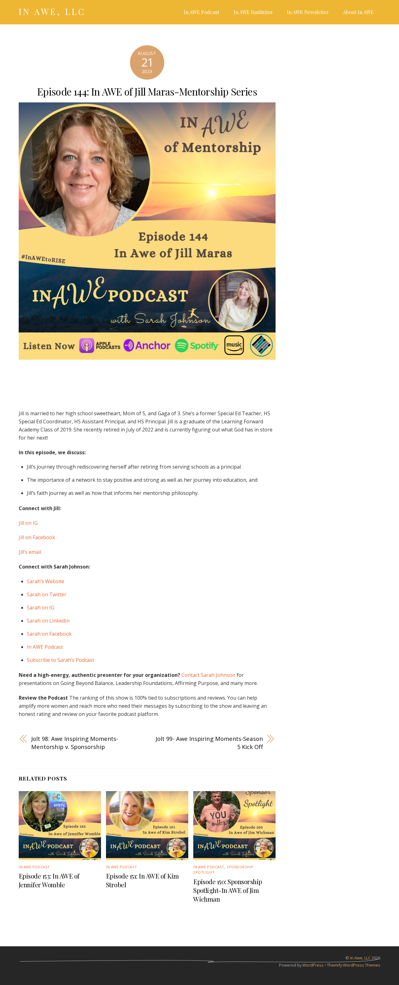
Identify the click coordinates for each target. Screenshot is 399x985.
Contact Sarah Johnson (208, 675)
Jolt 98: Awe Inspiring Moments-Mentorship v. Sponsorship (74, 743)
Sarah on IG (40, 607)
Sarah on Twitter (46, 594)
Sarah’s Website (45, 581)
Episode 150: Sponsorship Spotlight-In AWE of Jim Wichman (227, 890)
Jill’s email (30, 552)
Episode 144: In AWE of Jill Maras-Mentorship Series (147, 91)
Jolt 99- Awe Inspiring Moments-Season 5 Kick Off (209, 743)
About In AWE (358, 12)
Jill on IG (28, 523)
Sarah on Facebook (49, 633)
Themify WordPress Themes (353, 965)
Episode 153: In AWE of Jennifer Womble (49, 880)
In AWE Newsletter (308, 12)
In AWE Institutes (252, 12)
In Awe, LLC (360, 958)
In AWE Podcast (201, 12)
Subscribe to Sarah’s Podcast (60, 660)
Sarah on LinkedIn (48, 620)
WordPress (313, 965)
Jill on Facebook (37, 537)
